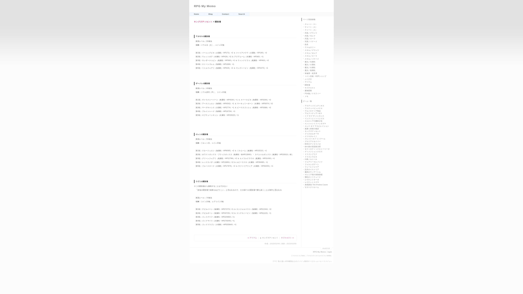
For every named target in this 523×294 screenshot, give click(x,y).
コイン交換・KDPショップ (315, 76)
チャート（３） (311, 30)
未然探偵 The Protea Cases (316, 185)
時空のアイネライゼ (313, 144)
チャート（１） (311, 24)
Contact (225, 14)
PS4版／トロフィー (313, 93)
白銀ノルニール (311, 159)
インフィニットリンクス (314, 119)
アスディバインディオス (314, 106)
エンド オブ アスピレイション (317, 126)
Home (196, 14)
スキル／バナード (312, 59)
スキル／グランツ (312, 50)
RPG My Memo (205, 6)
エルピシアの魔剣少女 (314, 121)
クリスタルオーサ (312, 134)
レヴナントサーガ (312, 180)
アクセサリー (310, 47)
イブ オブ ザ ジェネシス (314, 116)
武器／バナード (311, 41)
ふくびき (308, 79)
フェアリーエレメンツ (314, 162)
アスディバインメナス (314, 108)
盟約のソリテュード (313, 177)
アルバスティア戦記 (313, 111)
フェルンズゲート (312, 164)
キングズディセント (203, 22)
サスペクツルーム (312, 187)
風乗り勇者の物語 (312, 129)
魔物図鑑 (308, 91)
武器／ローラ (310, 39)
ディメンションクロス (314, 152)
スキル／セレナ (311, 53)
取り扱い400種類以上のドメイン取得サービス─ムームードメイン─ (305, 261)
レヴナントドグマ (312, 182)
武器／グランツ (311, 33)
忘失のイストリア (312, 169)
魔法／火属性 (310, 65)
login (330, 252)
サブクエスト (286, 238)
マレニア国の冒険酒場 (314, 175)
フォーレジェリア (312, 167)
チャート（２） (311, 27)
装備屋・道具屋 (311, 73)
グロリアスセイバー (313, 141)
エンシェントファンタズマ (315, 124)
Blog (211, 14)
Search (241, 14)
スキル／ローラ (311, 56)
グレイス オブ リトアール (315, 139)
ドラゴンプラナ (311, 154)
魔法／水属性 (310, 67)
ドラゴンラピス (311, 157)
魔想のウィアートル (313, 172)
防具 (306, 44)
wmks (329, 256)
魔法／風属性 (310, 70)
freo (303, 256)
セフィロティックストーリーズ (317, 149)
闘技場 (307, 85)
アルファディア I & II (313, 113)
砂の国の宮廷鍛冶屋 (313, 147)
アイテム (253, 238)
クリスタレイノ (311, 136)
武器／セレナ (310, 36)
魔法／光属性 (310, 62)
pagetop (326, 248)
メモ (306, 96)
